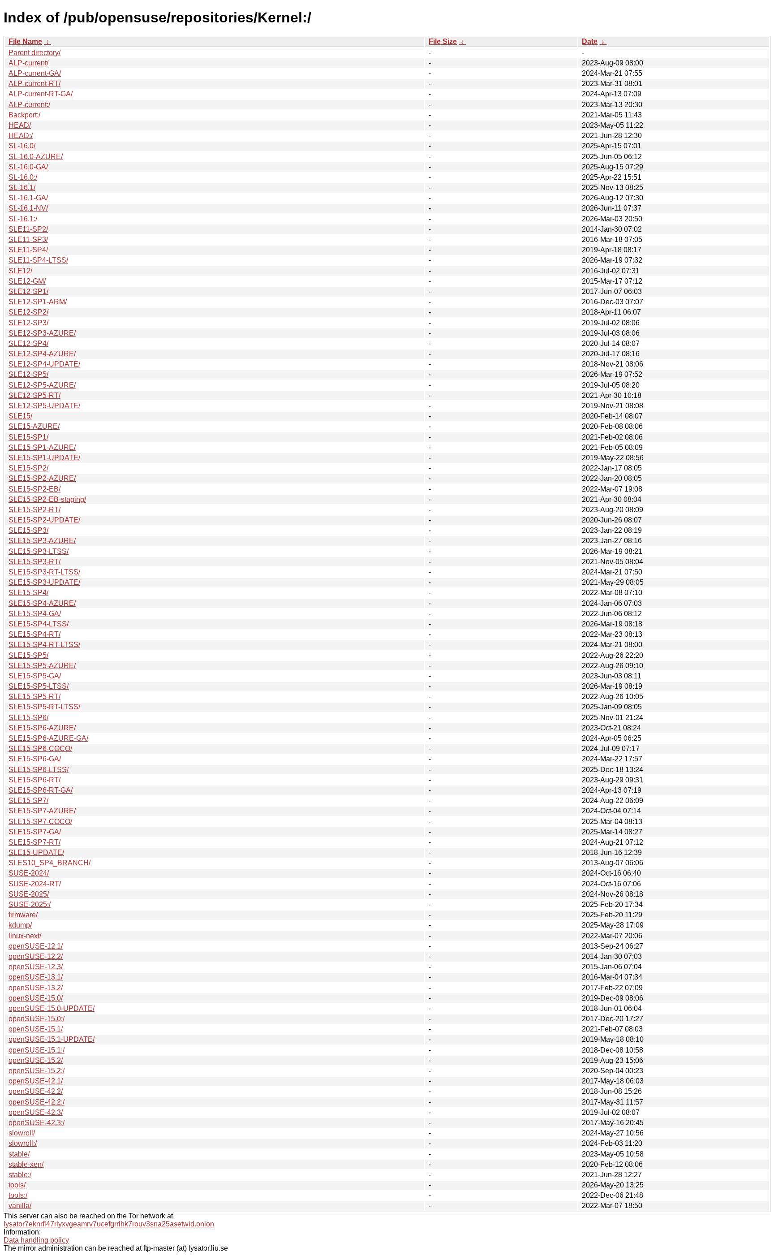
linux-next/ (25, 936)
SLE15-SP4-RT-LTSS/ (44, 644)
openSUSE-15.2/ (36, 1060)
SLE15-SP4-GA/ (35, 613)
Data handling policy (36, 1240)
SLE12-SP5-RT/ (34, 395)
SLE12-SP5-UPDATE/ (44, 406)
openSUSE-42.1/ (36, 1081)
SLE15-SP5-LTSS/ (39, 686)
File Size (443, 41)
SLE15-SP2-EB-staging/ (47, 499)
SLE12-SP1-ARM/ (38, 302)
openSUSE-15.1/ (36, 1029)
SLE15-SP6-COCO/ (40, 748)
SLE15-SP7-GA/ (35, 832)
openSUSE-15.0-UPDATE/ (52, 1008)
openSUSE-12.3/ (36, 967)
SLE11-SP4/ (28, 250)
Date (590, 41)
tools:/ (18, 1195)
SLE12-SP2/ (28, 312)
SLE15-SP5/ (28, 655)
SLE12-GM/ (27, 281)
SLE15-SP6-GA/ (35, 759)
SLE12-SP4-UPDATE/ (44, 364)
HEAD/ (20, 125)
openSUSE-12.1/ (36, 946)
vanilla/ (20, 1205)
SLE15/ (20, 416)
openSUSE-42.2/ (36, 1091)
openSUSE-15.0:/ (36, 1019)
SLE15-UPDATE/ (36, 852)
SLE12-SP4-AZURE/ (42, 354)
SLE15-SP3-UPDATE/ (44, 582)
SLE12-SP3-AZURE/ (42, 333)
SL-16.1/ (22, 187)
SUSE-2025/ (29, 894)
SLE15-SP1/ (28, 437)
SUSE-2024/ (29, 873)
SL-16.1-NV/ (28, 208)
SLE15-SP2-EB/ (34, 489)
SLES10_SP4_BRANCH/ (49, 863)
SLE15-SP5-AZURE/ (42, 665)
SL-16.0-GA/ (28, 167)
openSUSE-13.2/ (36, 988)
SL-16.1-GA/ (28, 198)
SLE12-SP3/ (28, 323)
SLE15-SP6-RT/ (34, 780)
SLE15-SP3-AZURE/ (42, 540)
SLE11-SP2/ (28, 229)
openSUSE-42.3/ (36, 1112)
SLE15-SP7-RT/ (34, 842)
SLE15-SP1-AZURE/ (42, 447)
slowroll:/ (23, 1143)
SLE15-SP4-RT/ (34, 634)
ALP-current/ (28, 63)
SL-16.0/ (22, 146)
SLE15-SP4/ (28, 592)
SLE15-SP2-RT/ (34, 510)
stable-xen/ (26, 1164)
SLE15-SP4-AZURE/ (42, 603)
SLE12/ (20, 271)
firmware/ (23, 915)
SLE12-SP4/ (28, 343)
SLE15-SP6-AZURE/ (42, 728)
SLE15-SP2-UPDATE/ (44, 520)
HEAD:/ (21, 135)
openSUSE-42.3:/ (36, 1123)
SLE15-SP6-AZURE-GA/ (48, 738)
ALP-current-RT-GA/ (41, 94)
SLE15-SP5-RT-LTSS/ (44, 707)
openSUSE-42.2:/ (36, 1102)
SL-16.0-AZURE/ (36, 156)
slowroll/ (22, 1133)
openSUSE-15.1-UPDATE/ (52, 1039)
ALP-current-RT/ (34, 83)
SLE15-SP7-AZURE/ (42, 811)
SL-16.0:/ (23, 177)
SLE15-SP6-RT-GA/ (41, 790)
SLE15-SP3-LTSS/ (39, 551)
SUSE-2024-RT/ (35, 884)
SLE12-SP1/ (28, 291)
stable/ (19, 1154)
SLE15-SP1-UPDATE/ (44, 458)
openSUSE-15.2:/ (36, 1071)
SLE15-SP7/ (28, 800)
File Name (25, 41)
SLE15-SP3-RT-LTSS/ (44, 572)
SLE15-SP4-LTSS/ (39, 624)
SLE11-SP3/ (28, 239)
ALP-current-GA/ (35, 73)
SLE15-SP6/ (28, 717)
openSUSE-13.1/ (36, 977)
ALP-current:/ (29, 104)
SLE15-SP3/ (28, 530)
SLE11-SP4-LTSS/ (38, 260)
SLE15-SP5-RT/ (34, 696)
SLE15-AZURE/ (34, 426)
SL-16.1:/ (23, 219)
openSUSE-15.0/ (36, 998)
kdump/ (20, 925)
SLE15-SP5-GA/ (35, 676)
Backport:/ (24, 115)
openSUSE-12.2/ (36, 956)
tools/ (17, 1185)
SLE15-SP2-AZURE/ (42, 478)
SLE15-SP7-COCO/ (40, 821)
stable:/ (20, 1174)
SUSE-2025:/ (30, 904)
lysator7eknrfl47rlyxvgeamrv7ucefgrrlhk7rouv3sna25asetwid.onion (109, 1224)
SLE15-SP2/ (28, 468)
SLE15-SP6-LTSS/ (39, 769)
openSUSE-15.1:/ (36, 1050)
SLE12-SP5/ (28, 374)
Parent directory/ (34, 52)
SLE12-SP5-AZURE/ (42, 385)
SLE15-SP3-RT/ (34, 561)
